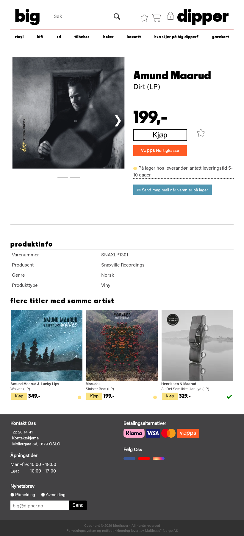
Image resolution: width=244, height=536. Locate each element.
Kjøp (160, 135)
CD (59, 37)
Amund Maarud (172, 76)
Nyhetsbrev (22, 485)
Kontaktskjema (25, 438)
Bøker (108, 37)
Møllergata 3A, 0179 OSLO (36, 444)
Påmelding (25, 494)
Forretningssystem (81, 530)
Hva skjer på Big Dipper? (176, 37)
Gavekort (220, 37)
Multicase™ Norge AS (161, 530)
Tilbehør (82, 37)
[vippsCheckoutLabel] (160, 150)
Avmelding (55, 494)
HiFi (40, 37)
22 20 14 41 (23, 432)
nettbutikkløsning (116, 530)
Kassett (134, 37)
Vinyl (19, 37)
